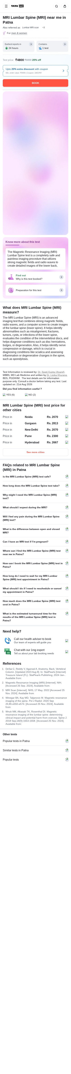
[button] (43, 27)
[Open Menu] (6, 6)
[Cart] (64, 6)
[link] (17, 6)
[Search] (56, 6)
